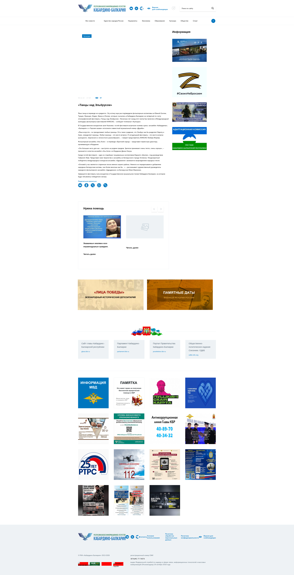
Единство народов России (113, 21)
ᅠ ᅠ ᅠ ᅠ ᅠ (160, 537)
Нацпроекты (132, 21)
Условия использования (153, 537)
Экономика (146, 21)
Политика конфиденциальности (190, 537)
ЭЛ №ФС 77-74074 (137, 559)
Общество (184, 21)
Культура (172, 21)
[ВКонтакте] (80, 186)
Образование (160, 21)
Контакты (143, 537)
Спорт (195, 21)
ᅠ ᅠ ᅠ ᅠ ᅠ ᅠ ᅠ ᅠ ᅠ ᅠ (163, 537)
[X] (93, 186)
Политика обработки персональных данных (171, 537)
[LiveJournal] (105, 186)
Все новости (90, 21)
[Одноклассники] (86, 186)
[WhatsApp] (99, 186)
